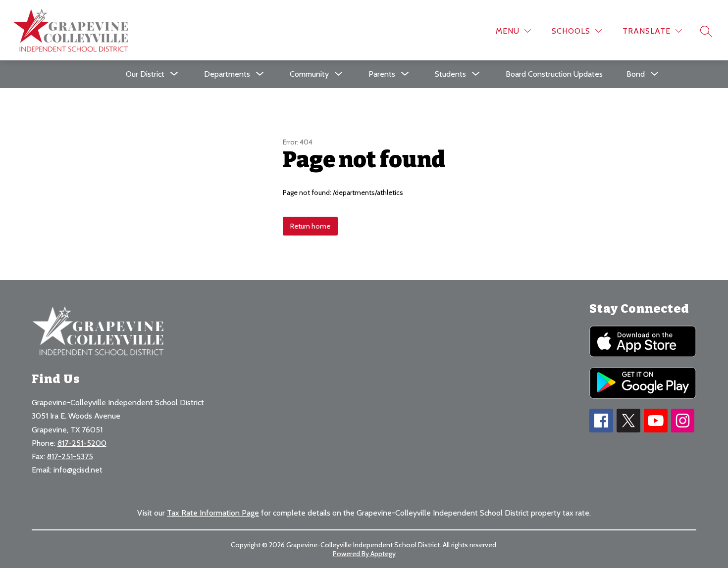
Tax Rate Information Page (213, 513)
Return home (310, 226)
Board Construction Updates (554, 74)
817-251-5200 (81, 443)
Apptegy (383, 553)
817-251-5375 (70, 456)
